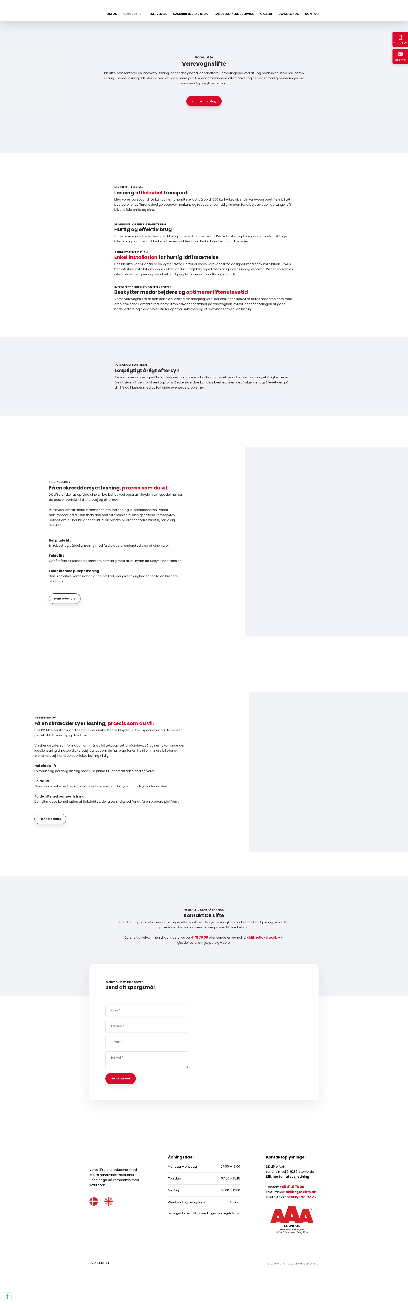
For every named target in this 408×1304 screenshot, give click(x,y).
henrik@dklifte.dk (301, 1197)
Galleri (266, 14)
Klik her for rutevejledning (287, 1176)
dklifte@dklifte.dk (262, 937)
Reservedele (157, 14)
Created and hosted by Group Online (293, 1264)
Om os (111, 14)
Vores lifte (132, 14)
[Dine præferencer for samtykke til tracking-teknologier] (7, 1297)
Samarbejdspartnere (190, 14)
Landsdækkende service (234, 14)
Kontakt (312, 14)
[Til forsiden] (28, 9)
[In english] (108, 1201)
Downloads (288, 14)
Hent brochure (64, 599)
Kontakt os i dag (204, 101)
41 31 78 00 (199, 937)
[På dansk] (93, 1201)
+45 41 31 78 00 (292, 1187)
